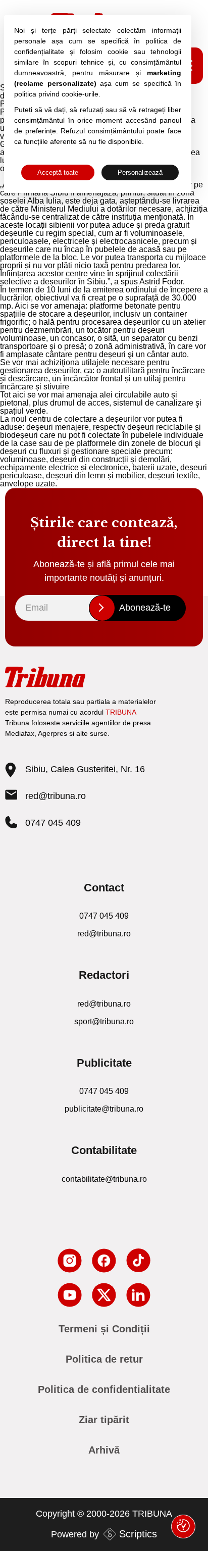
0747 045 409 (53, 823)
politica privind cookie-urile (56, 94)
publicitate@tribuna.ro (104, 1109)
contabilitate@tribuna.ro (104, 1179)
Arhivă (104, 1450)
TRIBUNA (121, 712)
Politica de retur (104, 1359)
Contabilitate (104, 1150)
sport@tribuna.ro (104, 1021)
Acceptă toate (57, 172)
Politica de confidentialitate (104, 1389)
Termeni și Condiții (104, 1328)
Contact (104, 887)
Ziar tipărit (104, 1419)
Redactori (104, 975)
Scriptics (138, 1533)
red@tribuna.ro (55, 796)
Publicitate (104, 1063)
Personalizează (140, 172)
